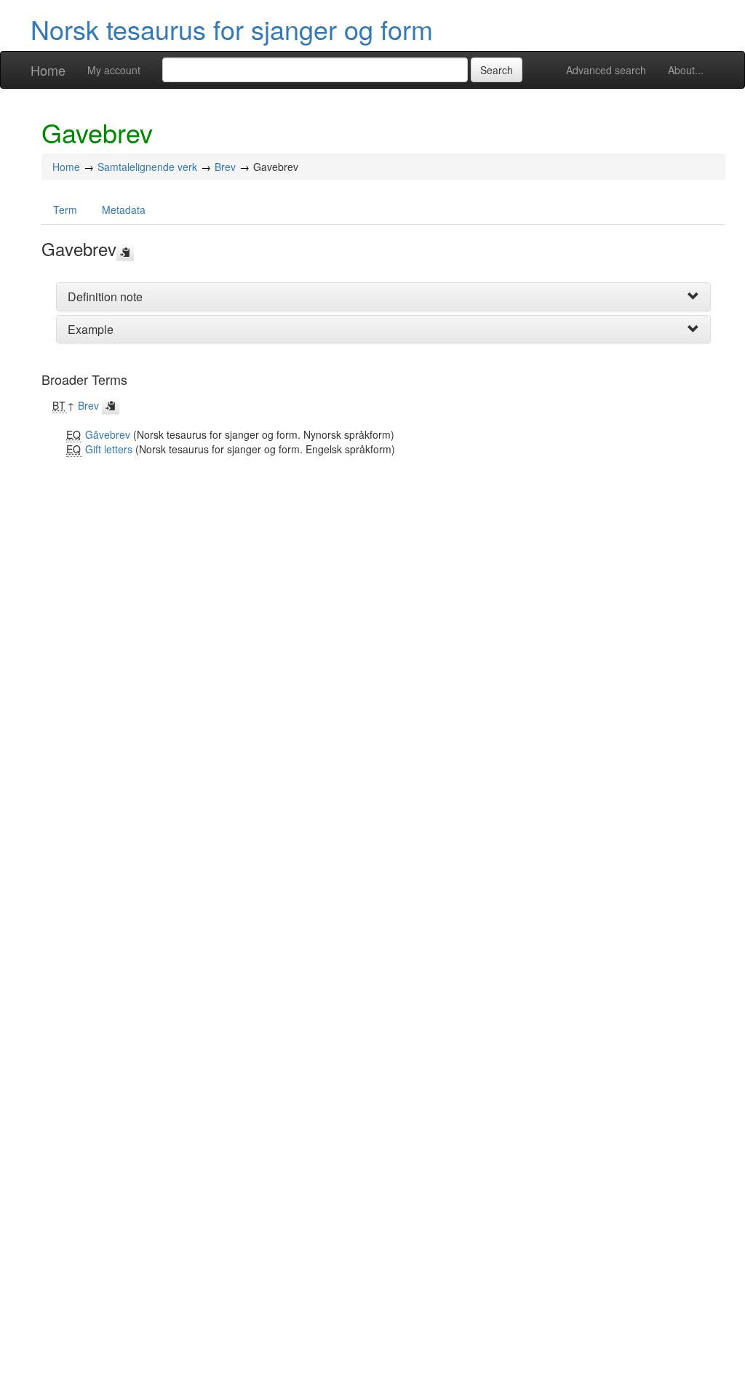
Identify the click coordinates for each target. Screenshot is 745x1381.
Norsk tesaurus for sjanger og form (232, 28)
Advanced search (606, 70)
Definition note (105, 296)
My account (113, 70)
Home (48, 69)
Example (90, 329)
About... (686, 70)
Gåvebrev (107, 434)
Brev (225, 166)
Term (65, 209)
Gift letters (108, 449)
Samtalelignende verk (147, 166)
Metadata (124, 209)
